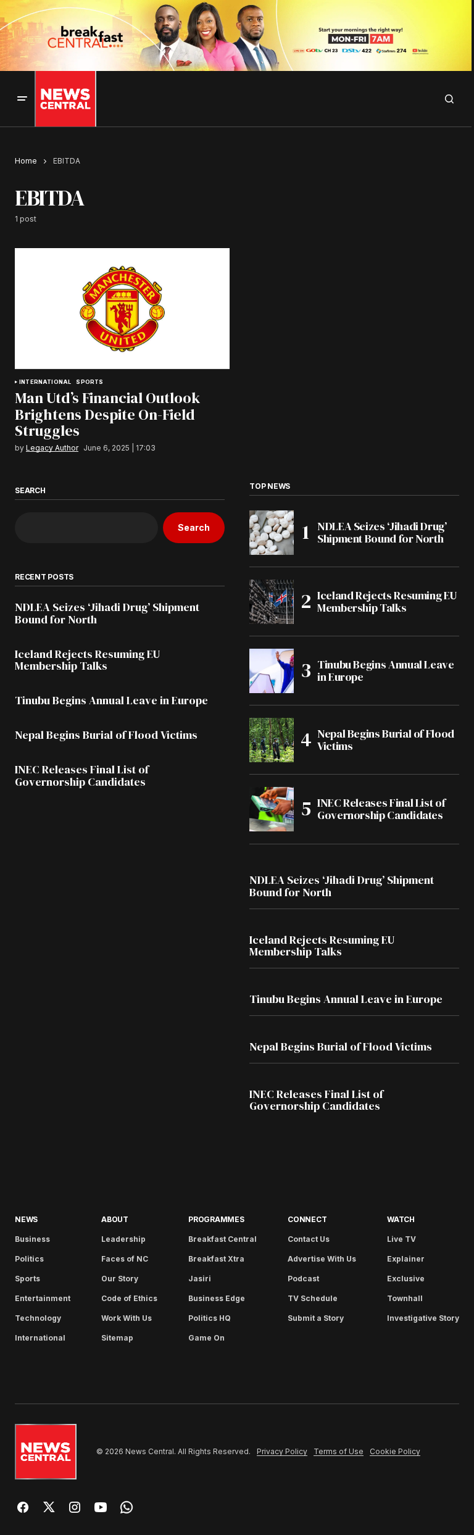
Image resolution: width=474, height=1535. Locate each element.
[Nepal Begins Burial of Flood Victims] (271, 740)
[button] (22, 98)
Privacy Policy (282, 1451)
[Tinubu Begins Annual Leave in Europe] (271, 671)
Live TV (401, 1239)
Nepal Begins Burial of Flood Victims (106, 735)
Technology (38, 1318)
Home (26, 160)
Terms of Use (339, 1451)
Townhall (405, 1298)
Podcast (303, 1278)
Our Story (119, 1278)
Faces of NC (124, 1258)
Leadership (123, 1239)
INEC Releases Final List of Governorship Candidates (82, 775)
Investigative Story (423, 1318)
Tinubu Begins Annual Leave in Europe (111, 700)
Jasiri (199, 1278)
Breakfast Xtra (216, 1258)
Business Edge (216, 1298)
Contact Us (309, 1239)
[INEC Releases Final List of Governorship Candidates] (271, 809)
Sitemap (117, 1337)
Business (32, 1239)
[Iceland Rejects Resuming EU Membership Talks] (271, 602)
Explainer (406, 1258)
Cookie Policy (395, 1451)
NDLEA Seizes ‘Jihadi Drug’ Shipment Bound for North (107, 613)
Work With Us (126, 1318)
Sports (89, 382)
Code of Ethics (129, 1298)
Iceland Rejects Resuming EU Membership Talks (87, 660)
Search (30, 490)
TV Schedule (313, 1298)
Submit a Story (316, 1318)
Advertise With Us (322, 1258)
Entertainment (42, 1298)
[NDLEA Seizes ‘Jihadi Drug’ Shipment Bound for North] (271, 532)
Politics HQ (209, 1318)
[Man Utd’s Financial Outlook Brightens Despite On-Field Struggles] (122, 308)
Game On (206, 1337)
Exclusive (406, 1278)
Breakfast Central (222, 1239)
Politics (29, 1258)
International (45, 382)
